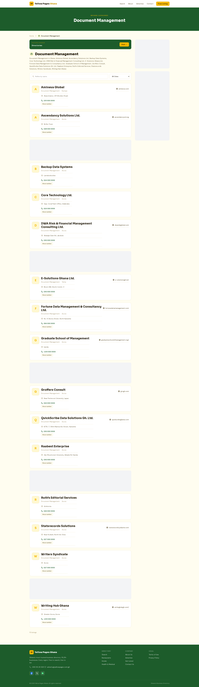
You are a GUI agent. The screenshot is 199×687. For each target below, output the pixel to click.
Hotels (104, 661)
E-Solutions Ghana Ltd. (58, 278)
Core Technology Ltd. (56, 195)
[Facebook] (31, 673)
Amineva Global (52, 87)
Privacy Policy (154, 658)
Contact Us (129, 664)
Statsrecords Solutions (58, 526)
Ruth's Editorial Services (59, 497)
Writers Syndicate (54, 554)
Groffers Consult (53, 390)
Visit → (124, 44)
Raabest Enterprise (55, 446)
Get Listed (129, 661)
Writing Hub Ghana (55, 605)
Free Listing (163, 4)
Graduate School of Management (65, 338)
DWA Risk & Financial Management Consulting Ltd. (66, 225)
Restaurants (106, 658)
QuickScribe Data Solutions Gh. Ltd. (67, 418)
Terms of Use (154, 655)
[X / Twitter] (37, 673)
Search (122, 4)
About (130, 4)
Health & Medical (108, 664)
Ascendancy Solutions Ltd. (60, 115)
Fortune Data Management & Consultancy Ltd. (71, 308)
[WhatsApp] (43, 673)
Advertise (140, 4)
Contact (150, 4)
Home (31, 36)
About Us (128, 655)
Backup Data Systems (57, 167)
